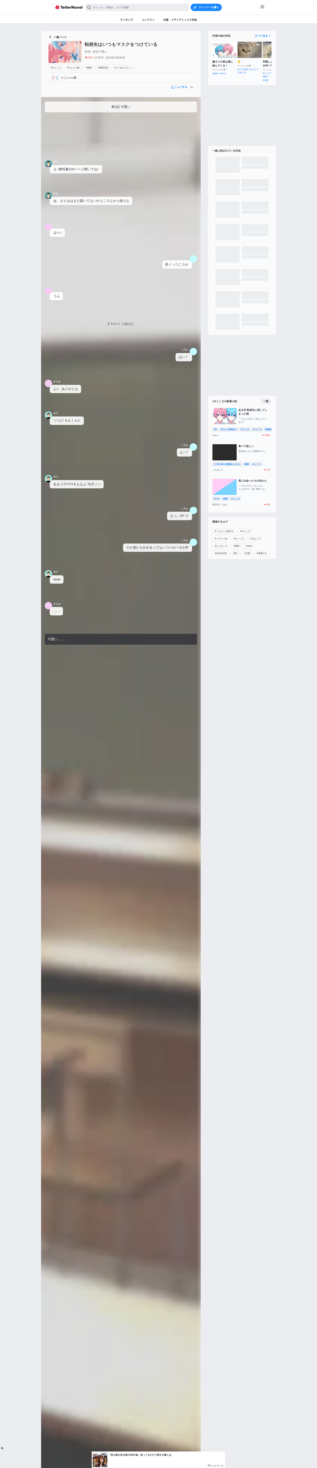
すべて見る (261, 35)
